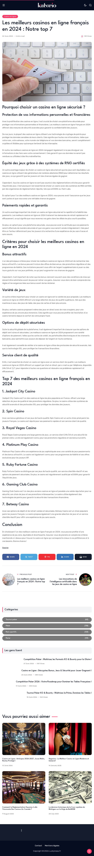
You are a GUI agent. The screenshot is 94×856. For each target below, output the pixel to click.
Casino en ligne (10, 16)
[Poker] (47, 625)
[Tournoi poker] (47, 619)
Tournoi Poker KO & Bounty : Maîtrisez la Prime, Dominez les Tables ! (59, 693)
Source (5, 548)
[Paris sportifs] (47, 632)
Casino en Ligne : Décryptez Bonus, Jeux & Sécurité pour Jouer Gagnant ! (56, 671)
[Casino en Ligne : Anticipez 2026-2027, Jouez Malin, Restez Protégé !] (23, 739)
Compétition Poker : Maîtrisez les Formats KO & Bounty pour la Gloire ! (58, 659)
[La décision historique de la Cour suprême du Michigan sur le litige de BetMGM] (70, 787)
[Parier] (47, 638)
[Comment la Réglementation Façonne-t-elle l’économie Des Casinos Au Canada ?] (23, 787)
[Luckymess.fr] (47, 5)
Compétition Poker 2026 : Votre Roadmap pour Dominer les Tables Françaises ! (54, 682)
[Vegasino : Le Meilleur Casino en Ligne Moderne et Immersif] (70, 739)
